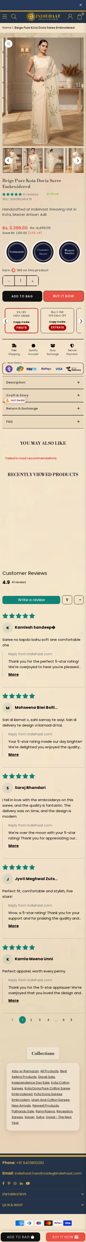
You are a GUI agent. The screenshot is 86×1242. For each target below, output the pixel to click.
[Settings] (70, 16)
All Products (49, 1071)
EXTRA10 (57, 327)
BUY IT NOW (64, 1237)
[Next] (77, 160)
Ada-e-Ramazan (25, 1071)
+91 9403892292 (30, 1162)
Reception (65, 1111)
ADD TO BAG (19, 1237)
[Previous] (8, 160)
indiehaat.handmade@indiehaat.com (48, 1173)
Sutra (40, 1117)
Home (6, 28)
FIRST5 (21, 328)
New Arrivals (21, 1105)
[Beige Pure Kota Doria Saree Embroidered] (12, 160)
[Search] (14, 16)
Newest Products (45, 1105)
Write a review (31, 600)
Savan (29, 1117)
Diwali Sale (46, 1077)
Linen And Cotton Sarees (51, 1100)
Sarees (17, 1117)
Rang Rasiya (45, 1111)
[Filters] (67, 599)
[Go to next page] (72, 1020)
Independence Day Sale (30, 1082)
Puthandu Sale (23, 1111)
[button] (79, 16)
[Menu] (4, 16)
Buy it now (63, 296)
